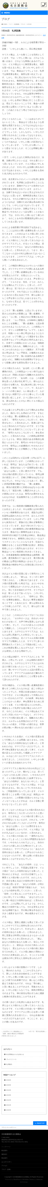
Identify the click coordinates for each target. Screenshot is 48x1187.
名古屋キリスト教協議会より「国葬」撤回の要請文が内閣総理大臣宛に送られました (12, 1034)
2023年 (8, 1095)
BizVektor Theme (28, 1179)
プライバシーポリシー (8, 1127)
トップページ (5, 1147)
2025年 (8, 1085)
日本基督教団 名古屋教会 (21, 1177)
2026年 (8, 1080)
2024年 (8, 1090)
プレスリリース (11, 1059)
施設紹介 (4, 1154)
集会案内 (4, 1158)
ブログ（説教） (6, 1169)
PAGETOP (41, 1123)
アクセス (4, 1165)
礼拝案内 (9, 1064)
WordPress (17, 1179)
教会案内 (4, 1150)
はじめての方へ (6, 1162)
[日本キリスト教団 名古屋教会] (15, 6)
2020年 (8, 1110)
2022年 (8, 1100)
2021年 (8, 1105)
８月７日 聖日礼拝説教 (37, 1031)
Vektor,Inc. (39, 1179)
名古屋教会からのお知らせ (15, 1054)
